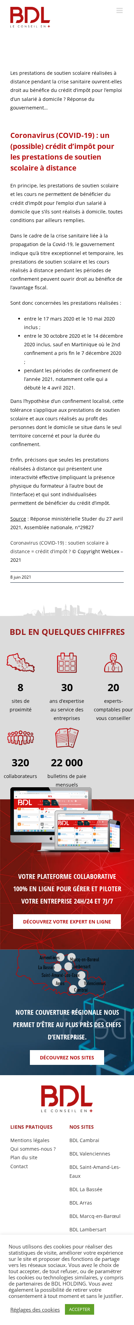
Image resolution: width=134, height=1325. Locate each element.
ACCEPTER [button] (79, 1309)
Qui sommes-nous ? (33, 1149)
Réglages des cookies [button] (35, 1309)
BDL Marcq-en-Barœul (95, 1216)
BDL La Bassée (85, 1189)
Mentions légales (29, 1140)
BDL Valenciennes (89, 1153)
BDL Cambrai (84, 1140)
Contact (19, 1166)
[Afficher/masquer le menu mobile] (120, 10)
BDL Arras (80, 1202)
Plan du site (23, 1157)
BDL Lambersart (87, 1229)
